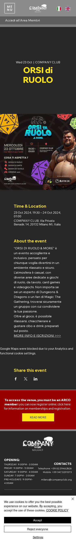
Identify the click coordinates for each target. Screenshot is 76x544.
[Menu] (9, 8)
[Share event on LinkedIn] (35, 378)
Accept (37, 520)
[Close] (70, 501)
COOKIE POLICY (57, 510)
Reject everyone (37, 529)
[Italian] (60, 8)
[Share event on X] (26, 378)
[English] (68, 8)
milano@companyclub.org (56, 479)
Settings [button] (38, 537)
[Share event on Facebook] (16, 378)
